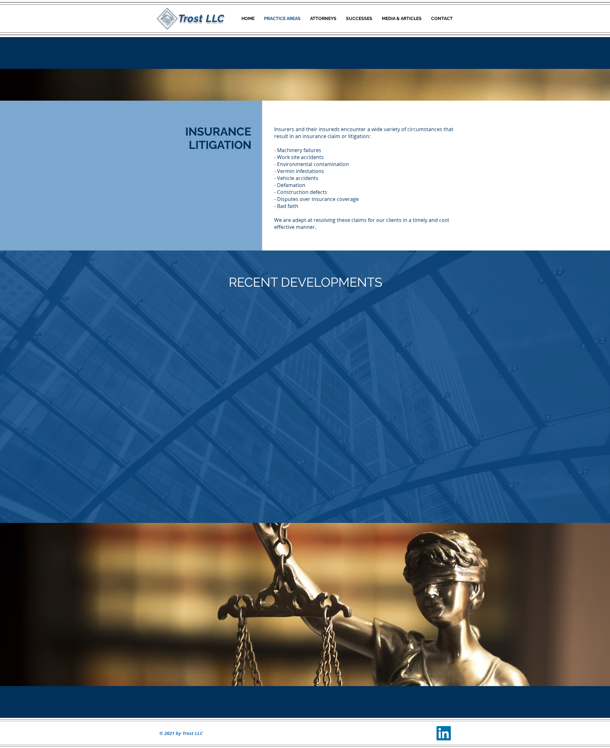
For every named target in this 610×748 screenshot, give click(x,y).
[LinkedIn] (444, 733)
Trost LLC (201, 18)
